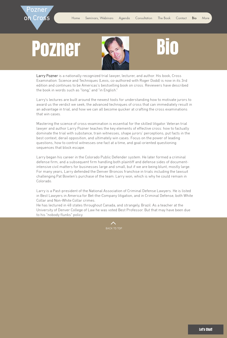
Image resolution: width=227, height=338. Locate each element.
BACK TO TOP (114, 228)
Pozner (36, 10)
